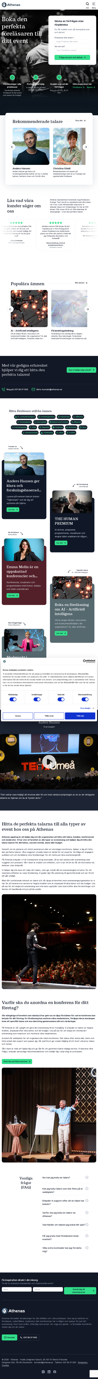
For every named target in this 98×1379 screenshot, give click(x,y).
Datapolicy (83, 1362)
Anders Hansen (21, 168)
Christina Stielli (62, 168)
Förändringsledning (62, 330)
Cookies (5, 1365)
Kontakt (10, 1337)
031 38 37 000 (29, 1337)
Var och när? (59, 46)
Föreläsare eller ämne (64, 38)
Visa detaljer (85, 708)
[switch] (37, 699)
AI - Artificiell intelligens (25, 330)
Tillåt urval (49, 716)
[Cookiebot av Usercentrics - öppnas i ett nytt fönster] (84, 661)
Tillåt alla (80, 716)
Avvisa (18, 716)
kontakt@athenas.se (43, 1362)
